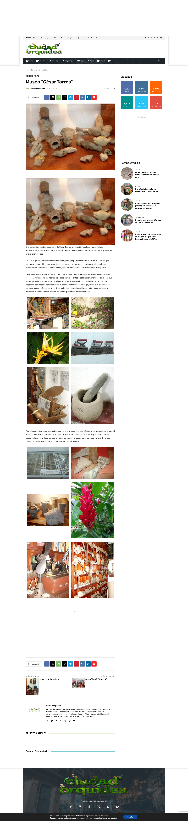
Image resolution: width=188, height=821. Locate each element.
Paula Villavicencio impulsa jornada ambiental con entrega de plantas (147, 205)
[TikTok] (151, 37)
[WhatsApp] (157, 37)
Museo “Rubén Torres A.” (96, 679)
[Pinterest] (76, 97)
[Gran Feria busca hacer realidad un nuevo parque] (127, 189)
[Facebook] (145, 37)
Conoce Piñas (43, 70)
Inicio (27, 70)
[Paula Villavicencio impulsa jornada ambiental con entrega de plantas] (127, 204)
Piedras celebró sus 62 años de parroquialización (148, 221)
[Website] (65, 720)
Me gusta (127, 82)
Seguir (141, 82)
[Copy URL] (64, 97)
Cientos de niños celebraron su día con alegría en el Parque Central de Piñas (148, 236)
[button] (159, 61)
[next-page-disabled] (31, 741)
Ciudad (137, 169)
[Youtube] (160, 37)
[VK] (82, 97)
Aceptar (130, 817)
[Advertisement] (76, 18)
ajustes (114, 818)
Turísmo (34, 70)
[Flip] (94, 97)
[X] (154, 37)
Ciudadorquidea (38, 88)
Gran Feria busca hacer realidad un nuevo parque (146, 190)
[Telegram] (70, 97)
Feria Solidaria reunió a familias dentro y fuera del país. (147, 174)
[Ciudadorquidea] (28, 88)
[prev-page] (27, 741)
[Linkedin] (88, 97)
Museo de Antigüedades (49, 679)
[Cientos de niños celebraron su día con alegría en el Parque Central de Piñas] (127, 235)
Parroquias (139, 217)
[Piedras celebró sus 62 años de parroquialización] (127, 220)
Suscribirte (156, 97)
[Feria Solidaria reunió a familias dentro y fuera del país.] (127, 173)
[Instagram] (148, 37)
